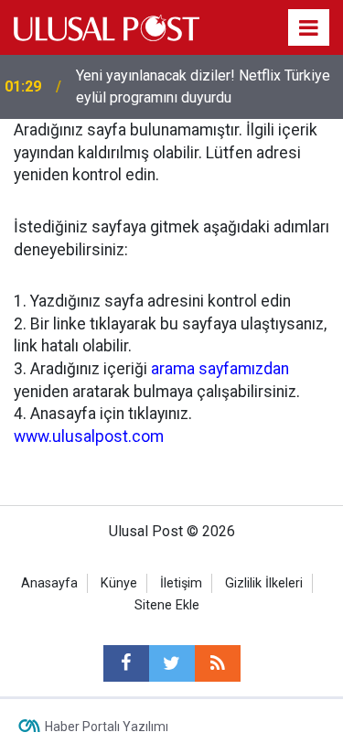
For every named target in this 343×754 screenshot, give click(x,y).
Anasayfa (49, 583)
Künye (119, 583)
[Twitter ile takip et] (172, 663)
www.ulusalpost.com (89, 436)
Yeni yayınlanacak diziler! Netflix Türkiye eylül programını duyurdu (203, 86)
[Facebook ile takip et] (126, 663)
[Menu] (309, 28)
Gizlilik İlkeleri (264, 583)
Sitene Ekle (166, 605)
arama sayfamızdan (220, 369)
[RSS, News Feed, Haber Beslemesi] (218, 663)
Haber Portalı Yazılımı (106, 726)
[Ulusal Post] (106, 26)
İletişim (181, 583)
